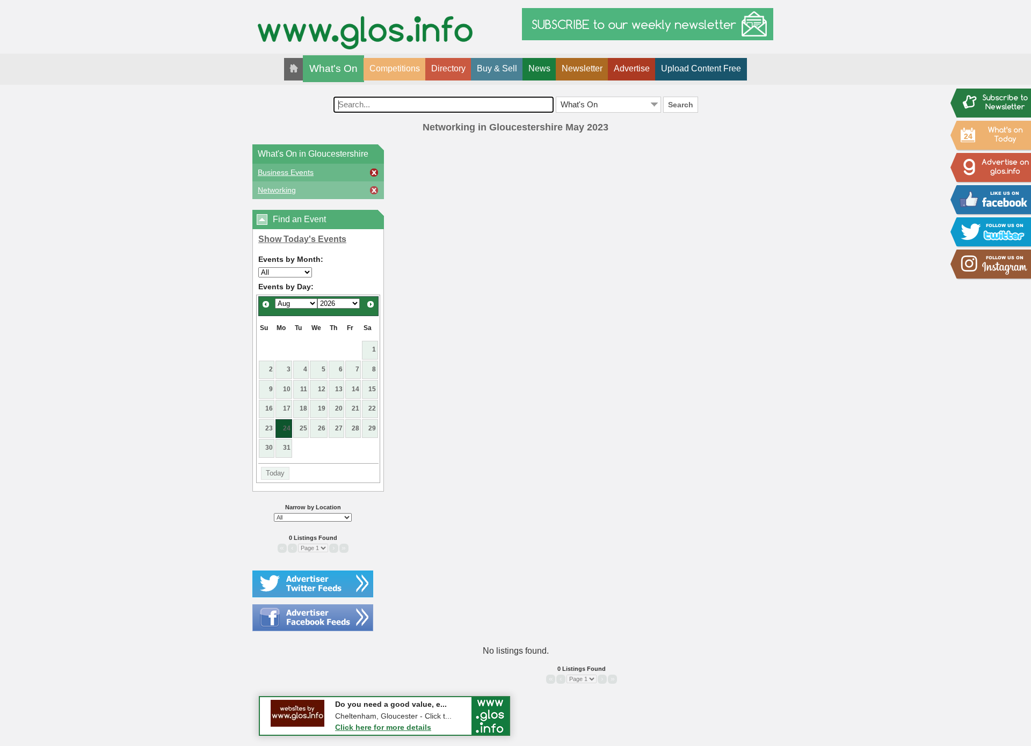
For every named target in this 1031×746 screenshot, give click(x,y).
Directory (448, 68)
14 (355, 389)
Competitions (394, 68)
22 (372, 408)
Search (680, 104)
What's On (333, 68)
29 (372, 428)
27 (339, 428)
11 (303, 389)
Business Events (286, 172)
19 (321, 408)
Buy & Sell (497, 68)
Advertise (632, 68)
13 (339, 389)
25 (303, 428)
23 (269, 428)
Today (275, 473)
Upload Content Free (701, 68)
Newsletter (582, 68)
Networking (277, 190)
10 (287, 389)
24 (287, 428)
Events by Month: (290, 259)
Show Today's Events (302, 239)
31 (287, 447)
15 (372, 389)
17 (287, 408)
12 (321, 389)
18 (303, 408)
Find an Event (299, 219)
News (539, 68)
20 (339, 408)
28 (355, 428)
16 (269, 408)
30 (269, 447)
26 (321, 428)
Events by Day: (286, 286)
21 (355, 408)
